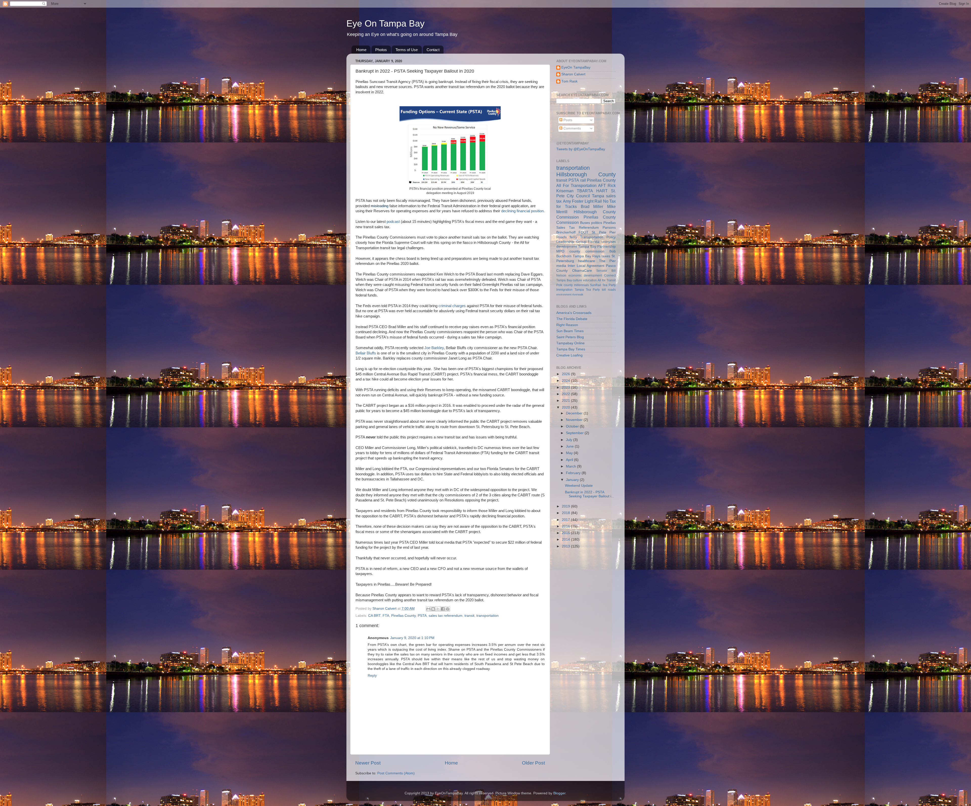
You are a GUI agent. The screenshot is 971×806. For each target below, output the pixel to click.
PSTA (422, 616)
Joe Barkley (434, 348)
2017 (566, 520)
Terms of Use (406, 50)
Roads (561, 237)
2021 (566, 400)
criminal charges (452, 306)
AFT (602, 185)
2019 (566, 506)
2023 (566, 387)
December (575, 413)
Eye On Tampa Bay (385, 23)
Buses (585, 223)
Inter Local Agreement (586, 266)
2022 (566, 394)
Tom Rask (569, 81)
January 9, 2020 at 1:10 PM (412, 638)
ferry (573, 237)
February (574, 473)
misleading (379, 206)
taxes (606, 256)
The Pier (607, 261)
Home (361, 50)
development (566, 246)
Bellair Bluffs (366, 353)
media (561, 266)
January (573, 480)
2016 (566, 526)
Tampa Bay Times (570, 349)
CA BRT (374, 616)
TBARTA (585, 190)
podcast (393, 222)
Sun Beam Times (570, 331)
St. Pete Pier (604, 232)
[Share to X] (437, 608)
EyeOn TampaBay (575, 67)
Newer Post (368, 763)
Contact (433, 50)
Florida (593, 242)
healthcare (586, 261)
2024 (566, 381)
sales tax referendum (445, 616)
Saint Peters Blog (570, 337)
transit (469, 616)
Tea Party (609, 285)
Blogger (559, 793)
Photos (381, 50)
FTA (386, 616)
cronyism (608, 242)
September (575, 433)
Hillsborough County (586, 174)
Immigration (564, 289)
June (570, 446)
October (573, 426)
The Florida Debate (571, 319)
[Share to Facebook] (442, 608)
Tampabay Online (570, 343)
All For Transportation (576, 185)
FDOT (583, 232)
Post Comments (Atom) (396, 773)
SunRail (595, 285)
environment (563, 294)
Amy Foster (573, 201)
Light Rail (593, 201)
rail (583, 180)
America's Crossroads (573, 313)
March (571, 466)
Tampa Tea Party (587, 289)
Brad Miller (592, 206)
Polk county (564, 285)
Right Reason (567, 325)
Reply (372, 675)
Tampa (598, 196)
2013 (566, 546)
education (590, 280)
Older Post (533, 763)
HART (602, 190)
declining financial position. (523, 211)
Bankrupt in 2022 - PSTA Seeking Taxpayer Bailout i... (589, 494)
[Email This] (428, 608)
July (569, 440)
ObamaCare (582, 270)
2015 (566, 533)
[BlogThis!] (433, 608)
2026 (566, 374)
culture (577, 280)
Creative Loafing (569, 355)
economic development (585, 275)
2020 (566, 407)
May (570, 453)
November (575, 420)
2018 (566, 513)
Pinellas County (403, 616)
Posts (567, 120)
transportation (487, 616)
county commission (586, 251)
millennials (581, 285)
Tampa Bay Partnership (597, 246)
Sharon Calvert (573, 74)
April (570, 460)
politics (596, 223)
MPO (560, 251)
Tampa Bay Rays (587, 256)
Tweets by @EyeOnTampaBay (580, 149)
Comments (571, 128)
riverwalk (577, 294)
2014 (566, 539)
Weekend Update (579, 485)
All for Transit (607, 280)
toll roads (609, 289)
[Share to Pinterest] (447, 608)
